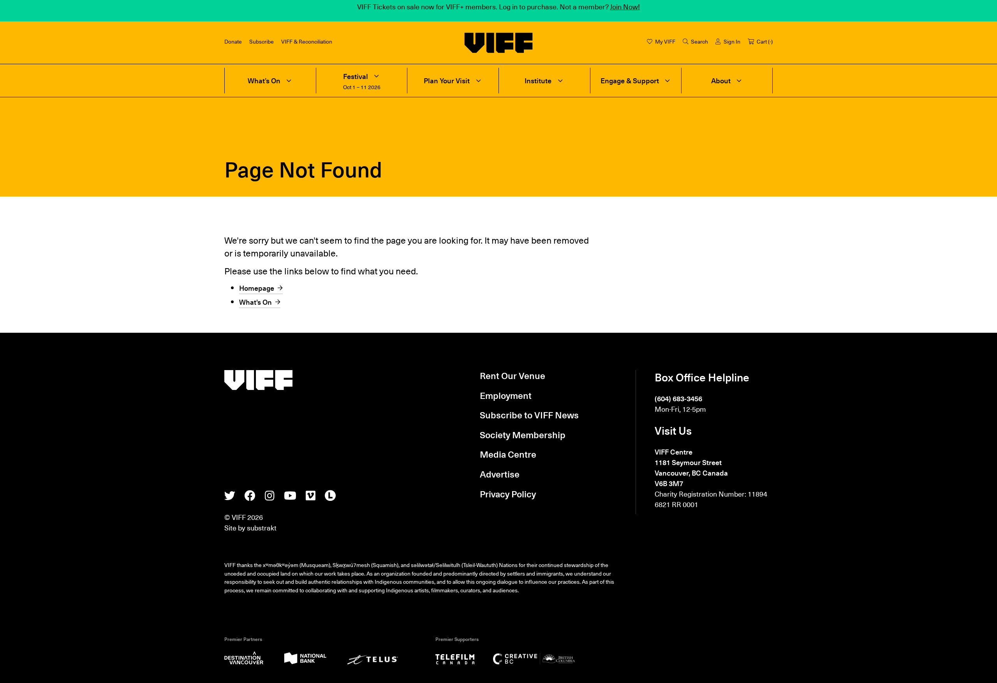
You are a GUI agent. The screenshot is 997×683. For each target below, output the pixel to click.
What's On (255, 302)
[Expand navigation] (289, 80)
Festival (355, 76)
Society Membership (522, 434)
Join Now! (625, 6)
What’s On (264, 80)
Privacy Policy (508, 493)
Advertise (500, 474)
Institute (538, 80)
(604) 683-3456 (678, 398)
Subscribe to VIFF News (529, 414)
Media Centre (508, 454)
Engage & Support (630, 80)
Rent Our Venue (512, 375)
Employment (506, 395)
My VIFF (665, 41)
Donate (233, 41)
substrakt (262, 527)
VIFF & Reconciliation (306, 41)
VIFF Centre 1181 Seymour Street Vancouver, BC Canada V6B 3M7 (691, 467)
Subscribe (261, 41)
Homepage (256, 288)
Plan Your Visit (447, 80)
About (721, 80)
